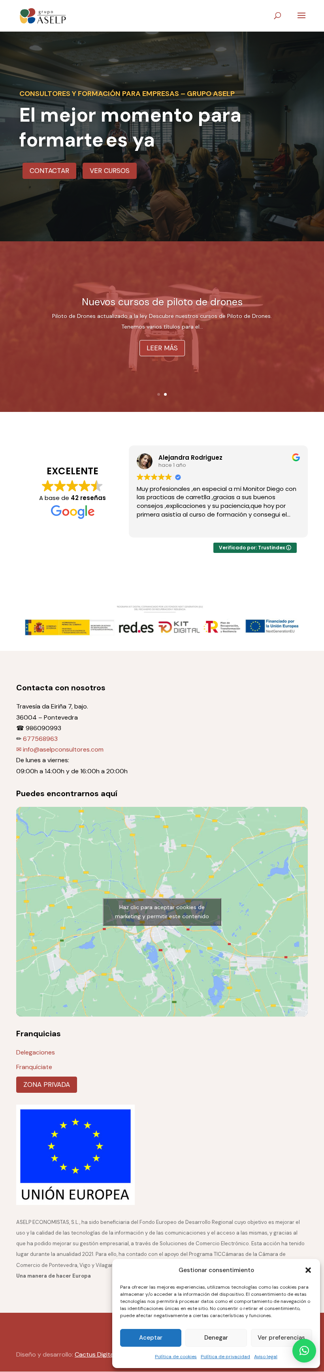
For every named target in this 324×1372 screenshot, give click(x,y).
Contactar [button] (49, 170)
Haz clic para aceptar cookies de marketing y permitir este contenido (162, 912)
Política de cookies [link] (176, 1356)
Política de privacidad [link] (225, 1356)
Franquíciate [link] (34, 1067)
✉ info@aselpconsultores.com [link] (60, 749)
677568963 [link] (40, 739)
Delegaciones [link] (35, 1052)
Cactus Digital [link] (95, 1354)
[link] (43, 15)
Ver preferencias (281, 1338)
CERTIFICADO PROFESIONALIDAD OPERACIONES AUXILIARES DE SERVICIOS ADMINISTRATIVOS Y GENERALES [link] (162, 304)
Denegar (216, 1338)
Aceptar (150, 1338)
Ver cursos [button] (110, 170)
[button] (308, 1270)
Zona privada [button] (46, 1084)
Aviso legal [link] (265, 1356)
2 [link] (165, 394)
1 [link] (158, 394)
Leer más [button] (162, 360)
